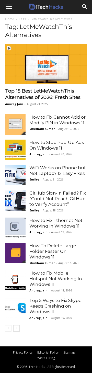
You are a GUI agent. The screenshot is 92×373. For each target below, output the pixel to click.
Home (9, 19)
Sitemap (69, 352)
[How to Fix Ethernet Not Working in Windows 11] (15, 228)
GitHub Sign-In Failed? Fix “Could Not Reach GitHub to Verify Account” (57, 198)
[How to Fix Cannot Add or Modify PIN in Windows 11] (15, 124)
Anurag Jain (14, 104)
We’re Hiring (46, 358)
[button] (9, 7)
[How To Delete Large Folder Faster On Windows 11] (15, 253)
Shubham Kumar (42, 129)
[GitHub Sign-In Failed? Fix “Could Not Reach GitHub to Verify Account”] (15, 200)
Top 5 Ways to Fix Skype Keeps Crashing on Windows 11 (55, 306)
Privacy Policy (22, 352)
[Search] (85, 7)
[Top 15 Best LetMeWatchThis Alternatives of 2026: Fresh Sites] (46, 64)
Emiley (34, 179)
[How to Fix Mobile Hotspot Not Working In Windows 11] (15, 280)
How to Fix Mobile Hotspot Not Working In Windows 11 (55, 278)
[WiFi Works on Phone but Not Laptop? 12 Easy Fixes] (15, 175)
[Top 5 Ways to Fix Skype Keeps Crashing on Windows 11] (15, 308)
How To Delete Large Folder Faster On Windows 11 (52, 251)
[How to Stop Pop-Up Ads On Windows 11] (15, 150)
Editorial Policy (48, 352)
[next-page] (16, 328)
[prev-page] (8, 328)
